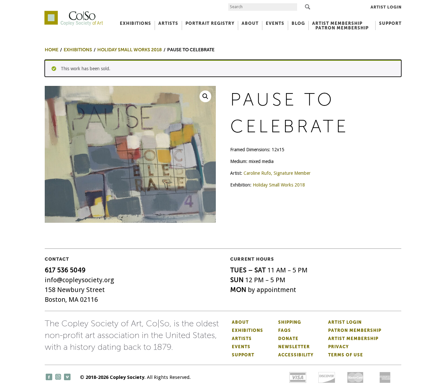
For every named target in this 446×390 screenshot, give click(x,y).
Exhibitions (247, 330)
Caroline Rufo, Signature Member (277, 173)
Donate (288, 338)
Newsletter (294, 346)
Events (241, 346)
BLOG (298, 23)
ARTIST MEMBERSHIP (337, 23)
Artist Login (386, 7)
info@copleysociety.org (79, 280)
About (240, 322)
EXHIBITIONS (135, 23)
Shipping (289, 322)
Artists (242, 338)
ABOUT (250, 23)
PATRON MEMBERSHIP (342, 27)
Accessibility (295, 354)
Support (390, 23)
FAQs (284, 330)
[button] (205, 96)
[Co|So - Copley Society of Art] (73, 13)
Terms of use (345, 354)
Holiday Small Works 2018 (279, 184)
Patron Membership (354, 330)
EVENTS (275, 23)
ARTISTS (168, 23)
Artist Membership (353, 338)
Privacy (338, 346)
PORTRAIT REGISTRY (209, 23)
